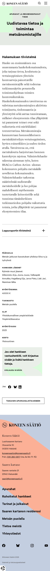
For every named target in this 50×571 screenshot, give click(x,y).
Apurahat (8, 489)
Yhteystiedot (11, 533)
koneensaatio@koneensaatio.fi (16, 453)
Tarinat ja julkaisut (15, 504)
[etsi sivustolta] (39, 3)
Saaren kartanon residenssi (21, 511)
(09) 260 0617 (13, 456)
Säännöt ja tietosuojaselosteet (13, 562)
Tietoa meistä (11, 526)
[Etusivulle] (17, 4)
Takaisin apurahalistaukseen (23, 400)
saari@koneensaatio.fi (12, 478)
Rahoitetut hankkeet (16, 496)
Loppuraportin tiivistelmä (16, 230)
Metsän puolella (13, 519)
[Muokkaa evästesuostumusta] (3, 568)
